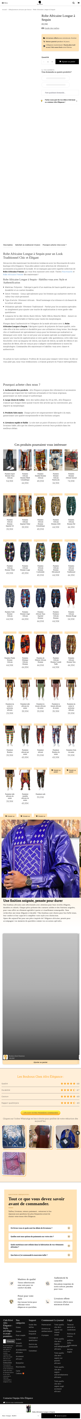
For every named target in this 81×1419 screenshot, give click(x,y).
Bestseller (20, 1363)
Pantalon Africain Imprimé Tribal (25, 522)
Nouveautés (67, 271)
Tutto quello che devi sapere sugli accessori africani (59, 1386)
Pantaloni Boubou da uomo (56, 752)
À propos (45, 1335)
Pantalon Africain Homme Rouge (71, 614)
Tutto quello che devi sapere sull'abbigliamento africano (59, 1344)
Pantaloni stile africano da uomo (25, 706)
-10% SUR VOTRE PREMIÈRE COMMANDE (40, 1113)
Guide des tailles (33, 1326)
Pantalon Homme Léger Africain (25, 614)
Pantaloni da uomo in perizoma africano (10, 707)
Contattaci (33, 1351)
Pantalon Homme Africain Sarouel (71, 476)
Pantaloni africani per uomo (25, 752)
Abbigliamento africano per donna (20, 9)
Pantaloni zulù (40, 794)
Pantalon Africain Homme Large (25, 568)
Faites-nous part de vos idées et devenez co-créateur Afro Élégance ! (60, 101)
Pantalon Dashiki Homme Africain (40, 476)
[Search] (73, 3)
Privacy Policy (7, 1362)
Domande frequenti (32, 1332)
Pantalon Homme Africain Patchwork (55, 477)
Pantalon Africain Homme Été (71, 522)
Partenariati (46, 1325)
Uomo (18, 1327)
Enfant (18, 1339)
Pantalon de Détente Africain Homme (40, 660)
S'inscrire (10, 1341)
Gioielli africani (19, 1344)
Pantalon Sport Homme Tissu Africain (10, 476)
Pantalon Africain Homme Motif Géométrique (25, 477)
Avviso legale (70, 1350)
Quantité (45, 57)
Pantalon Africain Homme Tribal (10, 568)
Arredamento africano (21, 1351)
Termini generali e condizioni (71, 1327)
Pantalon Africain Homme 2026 (55, 522)
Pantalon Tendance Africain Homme (56, 615)
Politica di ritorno (71, 1335)
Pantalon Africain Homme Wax (71, 660)
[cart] (78, 3)
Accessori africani (20, 1357)
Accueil (4, 9)
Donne (18, 1331)
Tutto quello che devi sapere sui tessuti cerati (59, 1330)
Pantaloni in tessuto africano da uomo (40, 706)
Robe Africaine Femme (13, 274)
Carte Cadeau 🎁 (20, 1372)
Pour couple (20, 1335)
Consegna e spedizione (33, 1339)
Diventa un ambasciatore (47, 1330)
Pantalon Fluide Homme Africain (10, 660)
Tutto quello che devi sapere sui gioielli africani (59, 1358)
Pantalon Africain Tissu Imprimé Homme (40, 615)
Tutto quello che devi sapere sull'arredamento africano (59, 1372)
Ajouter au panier (57, 771)
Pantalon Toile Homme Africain (10, 614)
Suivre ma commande (33, 1345)
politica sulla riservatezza (72, 1342)
